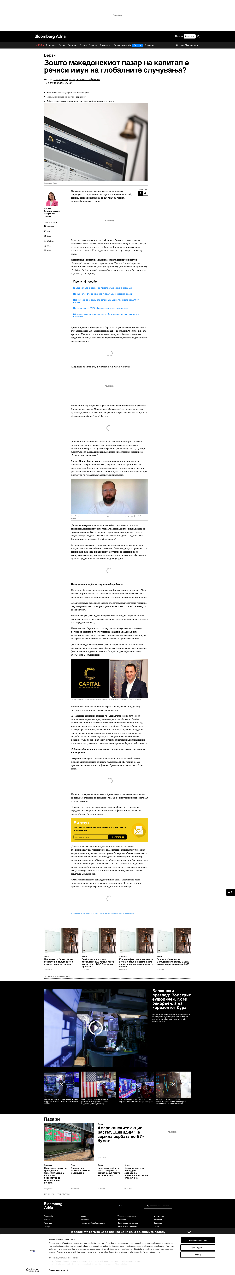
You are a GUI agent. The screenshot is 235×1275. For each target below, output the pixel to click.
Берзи (46, 956)
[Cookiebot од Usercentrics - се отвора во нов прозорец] (32, 1270)
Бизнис (62, 45)
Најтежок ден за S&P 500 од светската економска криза (100, 308)
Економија (51, 45)
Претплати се (117, 837)
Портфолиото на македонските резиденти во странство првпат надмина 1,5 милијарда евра (95, 1102)
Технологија (105, 45)
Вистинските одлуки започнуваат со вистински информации (99, 828)
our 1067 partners (64, 1243)
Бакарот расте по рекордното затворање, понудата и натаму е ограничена (136, 1173)
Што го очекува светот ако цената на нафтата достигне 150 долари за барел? (136, 1101)
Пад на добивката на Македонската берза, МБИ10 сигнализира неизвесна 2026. (173, 961)
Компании (123, 956)
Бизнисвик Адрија (122, 45)
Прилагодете (196, 1247)
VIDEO (39, 45)
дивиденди (104, 914)
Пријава (179, 36)
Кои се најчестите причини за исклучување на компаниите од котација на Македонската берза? (136, 963)
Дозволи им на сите (198, 1240)
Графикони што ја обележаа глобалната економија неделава (102, 288)
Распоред (85, 1220)
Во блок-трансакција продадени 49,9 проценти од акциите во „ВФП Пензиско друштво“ (98, 963)
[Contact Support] (230, 892)
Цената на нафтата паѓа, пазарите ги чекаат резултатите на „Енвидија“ (109, 1172)
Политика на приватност (128, 1223)
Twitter (157, 1226)
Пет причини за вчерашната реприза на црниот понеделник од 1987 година (106, 301)
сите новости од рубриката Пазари (57, 1194)
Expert (136, 45)
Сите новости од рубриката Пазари (57, 976)
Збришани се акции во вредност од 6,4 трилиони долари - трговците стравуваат (106, 315)
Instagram (158, 1223)
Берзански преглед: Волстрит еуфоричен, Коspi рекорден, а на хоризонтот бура (171, 999)
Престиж (93, 45)
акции (94, 914)
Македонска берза (80, 914)
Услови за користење (127, 1216)
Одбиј (198, 1255)
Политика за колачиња (127, 1226)
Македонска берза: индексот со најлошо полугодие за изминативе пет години (60, 961)
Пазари (83, 45)
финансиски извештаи (122, 914)
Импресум (122, 1220)
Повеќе (148, 45)
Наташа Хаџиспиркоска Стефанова (76, 79)
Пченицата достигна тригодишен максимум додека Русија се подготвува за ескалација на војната (55, 1175)
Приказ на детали (57, 1270)
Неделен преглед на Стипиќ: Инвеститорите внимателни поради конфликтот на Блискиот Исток (171, 1102)
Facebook (158, 1220)
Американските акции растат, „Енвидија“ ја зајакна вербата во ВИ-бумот (121, 1134)
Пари (73, 1165)
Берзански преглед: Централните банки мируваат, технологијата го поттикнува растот (61, 1102)
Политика (72, 45)
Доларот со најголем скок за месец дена (80, 1170)
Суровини (48, 1165)
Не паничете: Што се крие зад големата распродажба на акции (103, 294)
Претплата (189, 36)
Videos (83, 1216)
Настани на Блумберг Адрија (93, 1223)
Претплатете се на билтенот (158, 1206)
